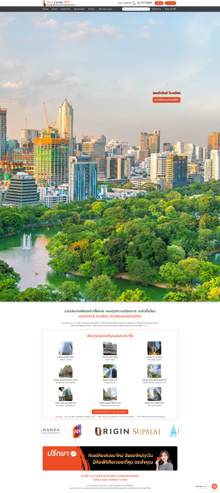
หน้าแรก (45, 9)
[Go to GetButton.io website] (214, 490)
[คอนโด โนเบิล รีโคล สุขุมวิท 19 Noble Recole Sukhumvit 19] (154, 371)
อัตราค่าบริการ (79, 9)
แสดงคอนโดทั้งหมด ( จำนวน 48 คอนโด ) (110, 411)
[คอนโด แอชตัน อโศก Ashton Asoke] (65, 348)
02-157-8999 (144, 3)
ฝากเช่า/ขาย (156, 9)
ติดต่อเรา (91, 9)
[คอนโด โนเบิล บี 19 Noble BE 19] (110, 371)
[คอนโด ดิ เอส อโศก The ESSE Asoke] (154, 348)
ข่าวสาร (54, 9)
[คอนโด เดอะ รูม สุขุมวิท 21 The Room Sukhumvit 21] (65, 394)
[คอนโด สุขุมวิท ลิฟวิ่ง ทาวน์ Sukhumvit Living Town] (110, 394)
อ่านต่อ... (146, 325)
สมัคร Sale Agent (105, 9)
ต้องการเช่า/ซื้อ (170, 9)
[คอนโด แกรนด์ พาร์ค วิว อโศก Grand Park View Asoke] (65, 371)
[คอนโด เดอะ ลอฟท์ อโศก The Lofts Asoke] (154, 394)
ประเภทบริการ (66, 9)
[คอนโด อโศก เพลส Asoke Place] (110, 348)
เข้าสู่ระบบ (159, 3)
